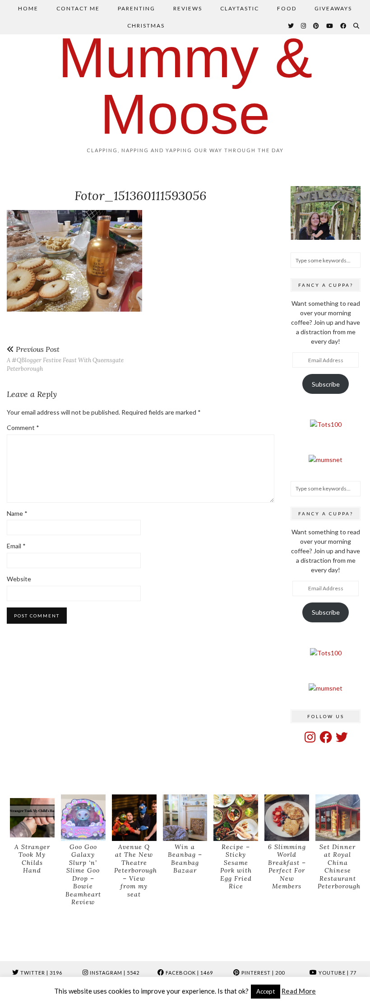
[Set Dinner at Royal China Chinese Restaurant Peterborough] (337, 817)
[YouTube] (330, 25)
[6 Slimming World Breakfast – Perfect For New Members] (286, 817)
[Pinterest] (316, 25)
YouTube (336, 973)
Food (286, 8)
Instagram (113, 973)
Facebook (188, 973)
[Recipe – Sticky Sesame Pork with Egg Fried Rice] (235, 817)
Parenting (136, 8)
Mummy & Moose (185, 85)
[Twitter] (291, 25)
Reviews (187, 8)
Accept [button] (265, 991)
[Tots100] (326, 424)
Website (19, 579)
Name (17, 513)
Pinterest (262, 973)
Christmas (146, 25)
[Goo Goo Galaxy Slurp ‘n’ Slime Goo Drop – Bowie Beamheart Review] (83, 817)
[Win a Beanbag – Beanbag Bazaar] (185, 817)
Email (16, 546)
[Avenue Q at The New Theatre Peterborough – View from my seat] (134, 817)
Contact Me (78, 8)
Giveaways (333, 8)
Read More (299, 991)
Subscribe (326, 384)
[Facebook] (343, 25)
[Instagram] (304, 25)
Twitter (40, 973)
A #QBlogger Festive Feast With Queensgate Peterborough (65, 359)
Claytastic (239, 8)
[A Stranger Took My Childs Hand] (32, 817)
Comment (23, 427)
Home (28, 8)
